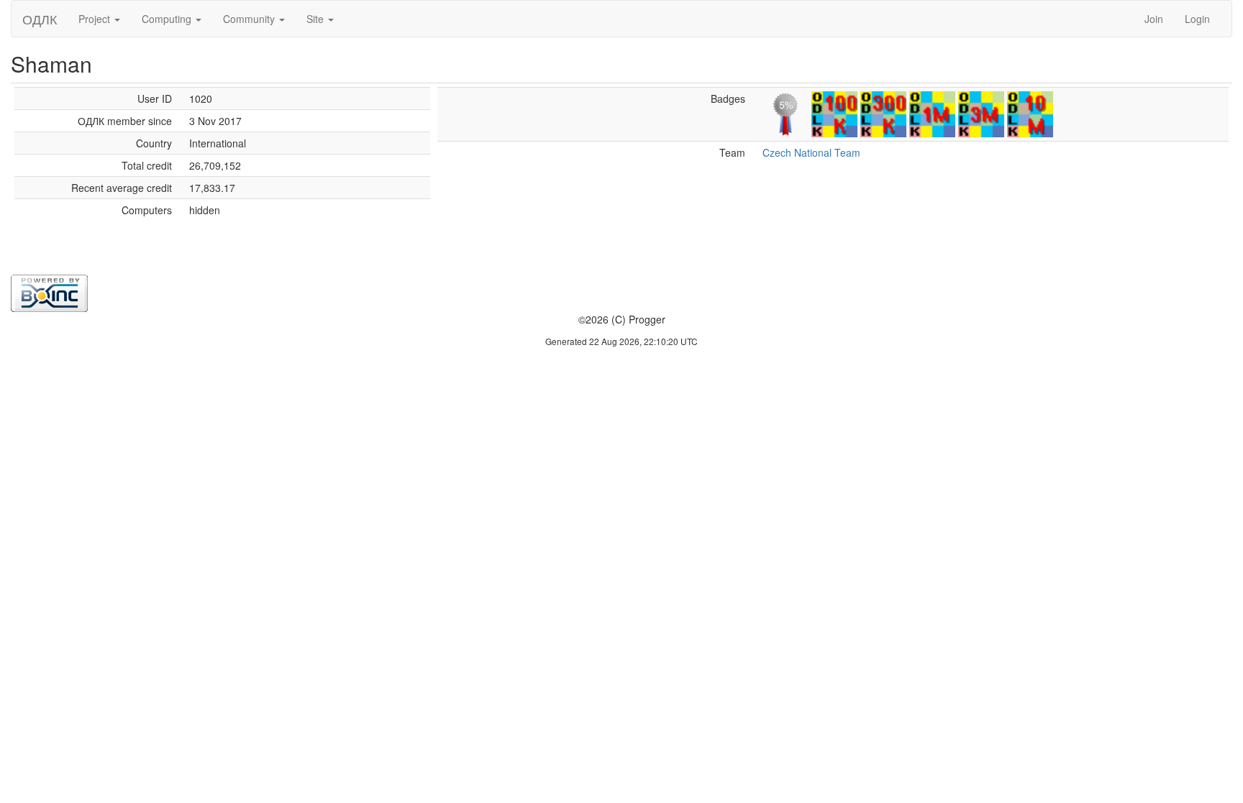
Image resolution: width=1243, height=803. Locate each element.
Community (250, 19)
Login (1197, 19)
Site (316, 19)
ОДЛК (39, 18)
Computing (168, 19)
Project (95, 19)
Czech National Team (811, 152)
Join (1153, 19)
